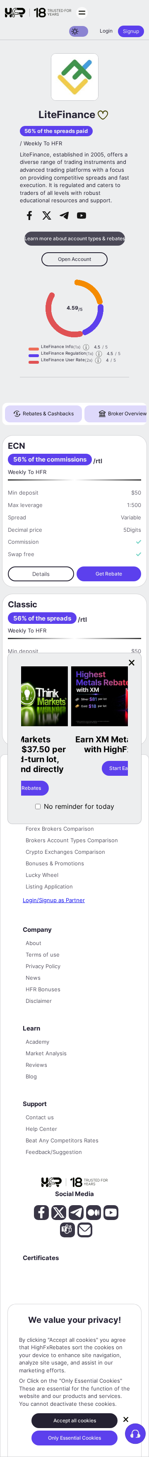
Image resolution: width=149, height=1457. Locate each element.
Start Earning (76, 768)
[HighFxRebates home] (38, 12)
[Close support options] (126, 1419)
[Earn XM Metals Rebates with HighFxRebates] (76, 697)
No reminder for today (79, 806)
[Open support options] (135, 1433)
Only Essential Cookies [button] (74, 1438)
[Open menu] (82, 13)
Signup (131, 31)
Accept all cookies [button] (74, 1420)
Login (106, 31)
